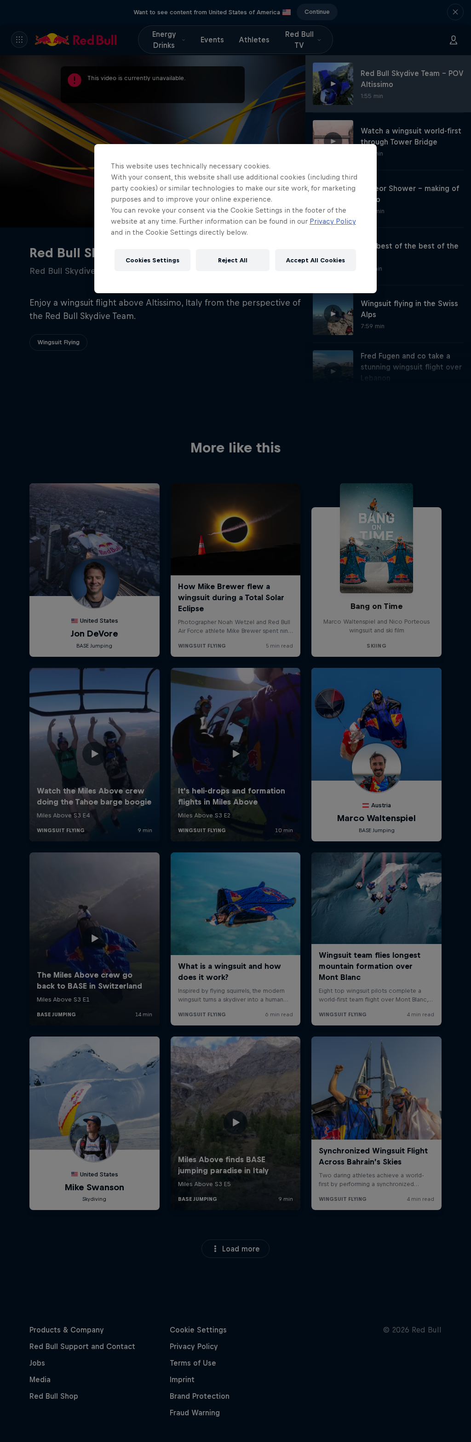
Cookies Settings (152, 260)
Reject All (232, 260)
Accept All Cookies (315, 260)
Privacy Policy (333, 221)
